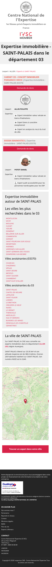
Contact (4, 518)
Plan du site (5, 527)
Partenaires (5, 513)
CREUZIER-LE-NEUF (13, 305)
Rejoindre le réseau (7, 516)
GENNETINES (11, 325)
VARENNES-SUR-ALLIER (15, 249)
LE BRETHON (11, 302)
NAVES (8, 307)
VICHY (8, 221)
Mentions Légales (7, 521)
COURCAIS (10, 263)
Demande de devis (25, 88)
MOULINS (10, 223)
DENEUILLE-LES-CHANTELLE (17, 323)
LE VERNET (10, 310)
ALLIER (12, 71)
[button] (25, 401)
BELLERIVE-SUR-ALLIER (15, 234)
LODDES (9, 300)
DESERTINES (11, 244)
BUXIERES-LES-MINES (14, 320)
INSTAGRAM (5, 551)
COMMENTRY (11, 236)
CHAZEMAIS (10, 265)
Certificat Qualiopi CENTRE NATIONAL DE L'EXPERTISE (19, 500)
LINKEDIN (4, 548)
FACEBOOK (4, 553)
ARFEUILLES (10, 315)
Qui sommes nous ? (7, 510)
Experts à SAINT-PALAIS (26, 71)
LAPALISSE (10, 295)
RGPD (3, 524)
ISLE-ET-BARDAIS (12, 318)
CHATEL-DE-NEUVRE (14, 292)
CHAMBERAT (11, 278)
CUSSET (9, 226)
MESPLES (9, 273)
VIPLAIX (9, 268)
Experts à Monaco (7, 529)
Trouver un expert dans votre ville (25, 449)
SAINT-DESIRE (11, 270)
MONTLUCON (11, 218)
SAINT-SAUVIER (12, 276)
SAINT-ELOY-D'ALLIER (14, 281)
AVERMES (10, 246)
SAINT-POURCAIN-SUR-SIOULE (18, 241)
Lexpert (5, 71)
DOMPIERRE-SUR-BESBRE (16, 254)
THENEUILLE (11, 313)
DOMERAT (10, 231)
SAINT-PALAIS (11, 290)
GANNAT (9, 239)
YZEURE (9, 228)
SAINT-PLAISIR (11, 297)
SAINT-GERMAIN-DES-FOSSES (18, 251)
